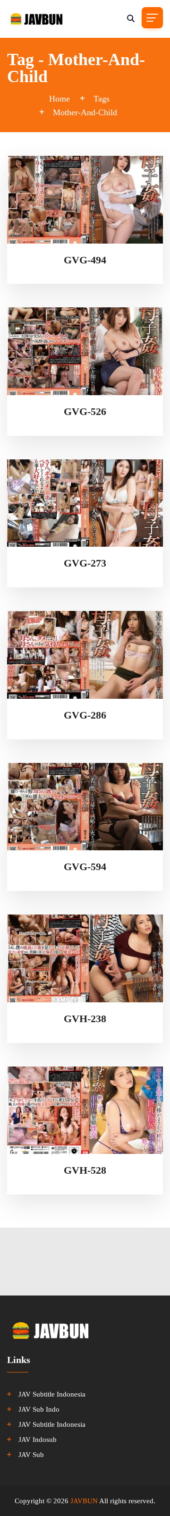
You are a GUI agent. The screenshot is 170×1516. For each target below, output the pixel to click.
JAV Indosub (37, 1439)
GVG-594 (85, 866)
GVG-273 (85, 563)
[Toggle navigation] (152, 17)
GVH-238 (85, 1019)
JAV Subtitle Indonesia (51, 1394)
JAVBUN (84, 1501)
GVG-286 (85, 715)
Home (59, 98)
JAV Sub (31, 1454)
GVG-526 (85, 411)
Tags (102, 98)
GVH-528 (85, 1170)
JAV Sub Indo (39, 1409)
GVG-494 (85, 260)
